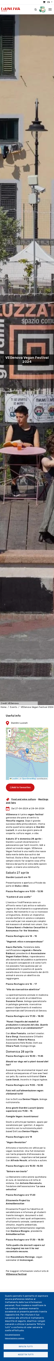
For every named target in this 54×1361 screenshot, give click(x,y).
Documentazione (12, 1335)
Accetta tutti (25, 1354)
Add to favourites (21, 787)
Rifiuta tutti (26, 1346)
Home (4, 707)
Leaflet (15, 778)
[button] (27, 751)
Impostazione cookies (14, 1338)
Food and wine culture (23, 799)
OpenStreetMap (29, 778)
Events (13, 707)
